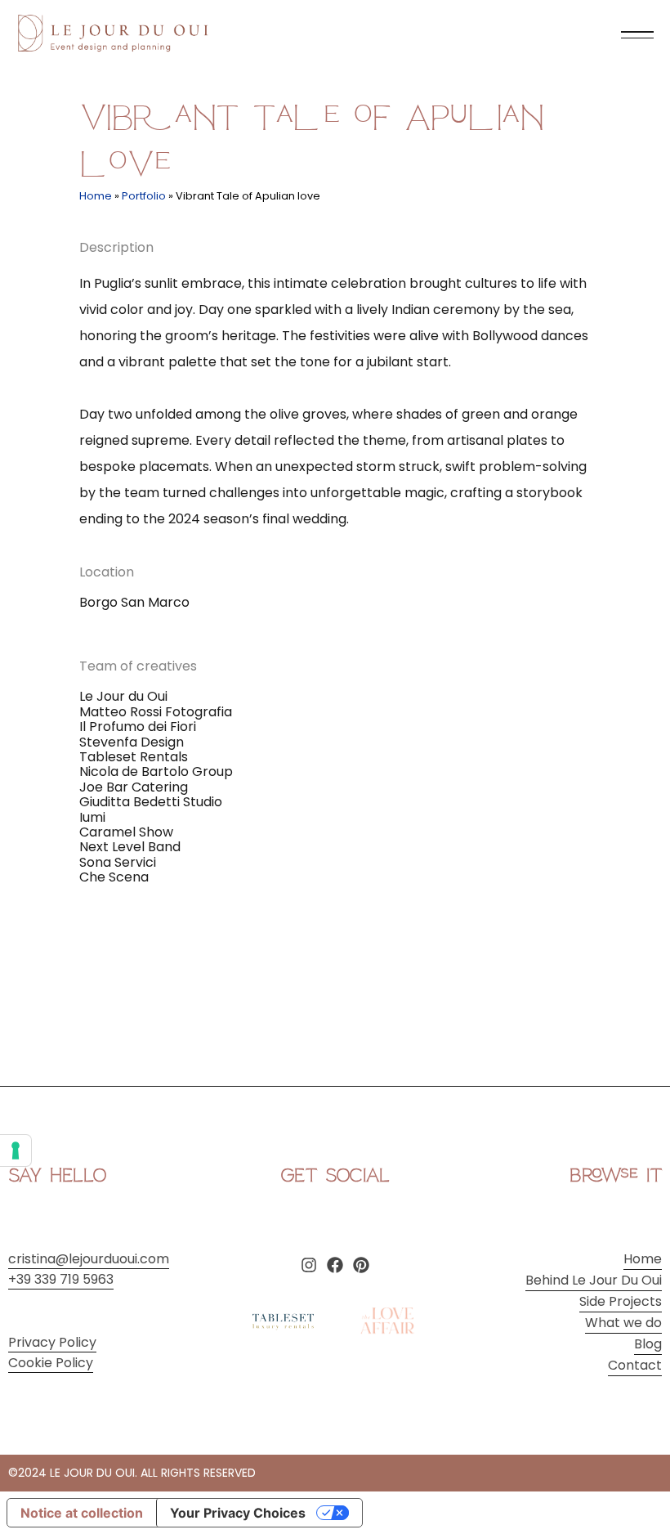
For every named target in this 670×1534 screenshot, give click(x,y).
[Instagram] (309, 1265)
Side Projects (620, 1301)
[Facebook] (335, 1265)
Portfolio (144, 196)
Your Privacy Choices (238, 1513)
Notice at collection (81, 1513)
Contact (635, 1365)
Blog (648, 1343)
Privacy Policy (52, 1342)
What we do (623, 1322)
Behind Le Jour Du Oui (593, 1280)
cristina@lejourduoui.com (88, 1258)
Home (95, 196)
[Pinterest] (361, 1265)
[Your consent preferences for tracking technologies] (15, 1150)
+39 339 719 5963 (61, 1279)
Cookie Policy (50, 1362)
